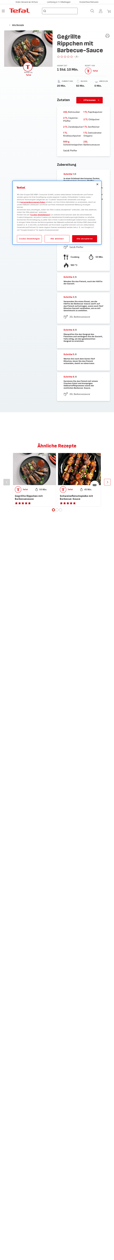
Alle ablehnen (57, 238)
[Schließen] (97, 184)
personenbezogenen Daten (33, 202)
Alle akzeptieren (85, 238)
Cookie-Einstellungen (29, 238)
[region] (57, 213)
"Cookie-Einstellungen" (40, 215)
